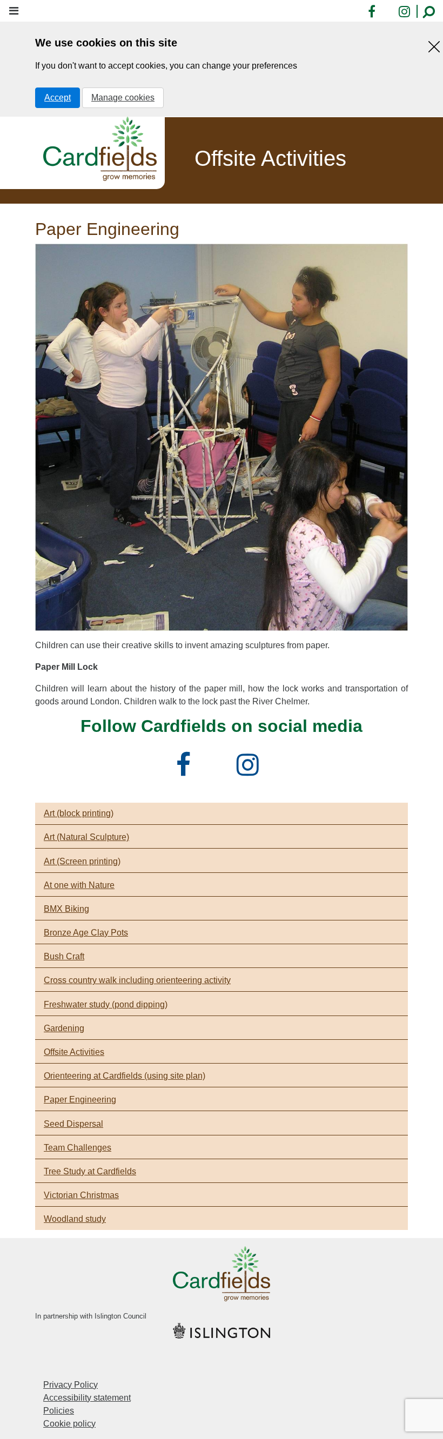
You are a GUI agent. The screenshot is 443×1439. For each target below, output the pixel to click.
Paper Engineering (80, 1099)
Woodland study (75, 1218)
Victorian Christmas (81, 1195)
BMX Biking (66, 908)
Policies (58, 1410)
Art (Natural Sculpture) (86, 837)
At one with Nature (79, 885)
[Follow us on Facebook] (187, 771)
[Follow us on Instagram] (252, 771)
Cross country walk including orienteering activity (137, 980)
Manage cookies (123, 97)
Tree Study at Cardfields (90, 1171)
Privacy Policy (70, 1384)
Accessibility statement (87, 1397)
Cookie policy (69, 1423)
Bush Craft (64, 956)
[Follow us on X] (218, 771)
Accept (57, 97)
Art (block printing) (78, 813)
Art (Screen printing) (82, 861)
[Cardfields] (100, 149)
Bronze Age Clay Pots (86, 932)
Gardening (64, 1028)
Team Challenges (77, 1147)
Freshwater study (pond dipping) (105, 1004)
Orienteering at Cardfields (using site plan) (124, 1075)
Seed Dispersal (73, 1123)
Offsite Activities (74, 1052)
